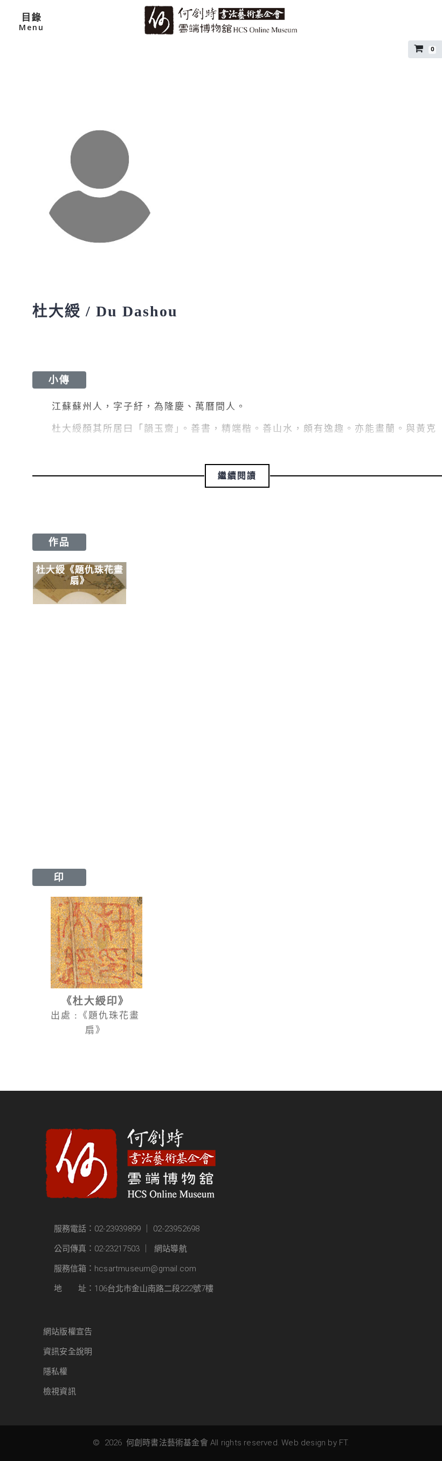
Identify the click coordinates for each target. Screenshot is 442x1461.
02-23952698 (176, 1229)
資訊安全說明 (67, 1351)
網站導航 (170, 1249)
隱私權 (55, 1371)
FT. (344, 1443)
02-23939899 (117, 1229)
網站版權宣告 (67, 1332)
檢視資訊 (59, 1391)
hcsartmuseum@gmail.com (145, 1268)
